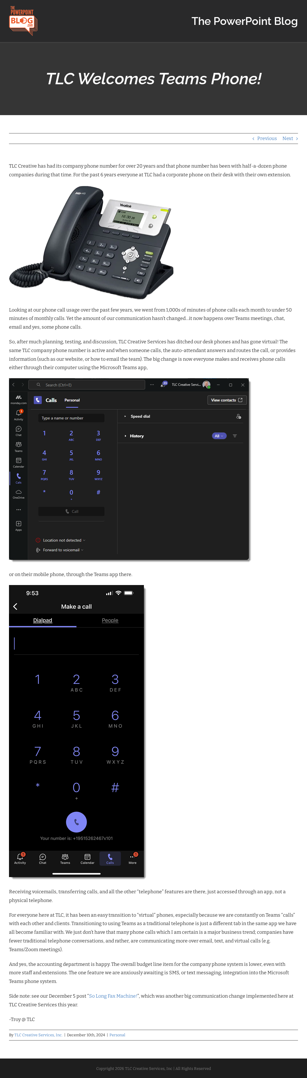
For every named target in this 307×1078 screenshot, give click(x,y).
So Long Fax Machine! (113, 996)
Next (287, 138)
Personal (117, 1035)
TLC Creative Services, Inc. (38, 1035)
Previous (267, 138)
